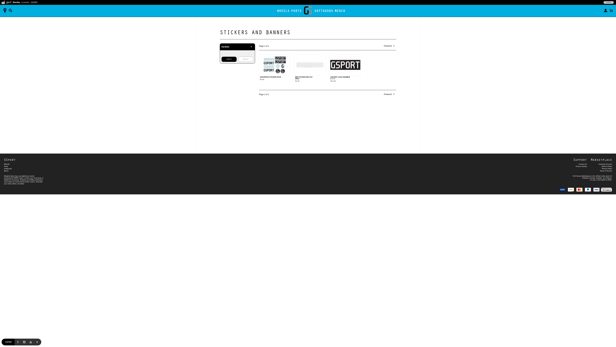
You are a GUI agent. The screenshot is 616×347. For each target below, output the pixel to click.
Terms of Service (606, 171)
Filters (237, 46)
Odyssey (585, 178)
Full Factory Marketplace (582, 176)
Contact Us (583, 164)
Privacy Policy (607, 168)
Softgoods (323, 11)
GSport (10, 159)
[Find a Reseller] (5, 10)
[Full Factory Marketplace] (3, 2)
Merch (340, 11)
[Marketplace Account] (605, 10)
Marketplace (601, 159)
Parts (296, 11)
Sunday (592, 178)
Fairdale (599, 178)
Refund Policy (607, 166)
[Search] (10, 10)
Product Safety (581, 166)
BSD (610, 180)
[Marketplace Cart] (611, 10)
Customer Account (605, 164)
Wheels (283, 11)
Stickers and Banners (255, 32)
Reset (245, 59)
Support (608, 2)
